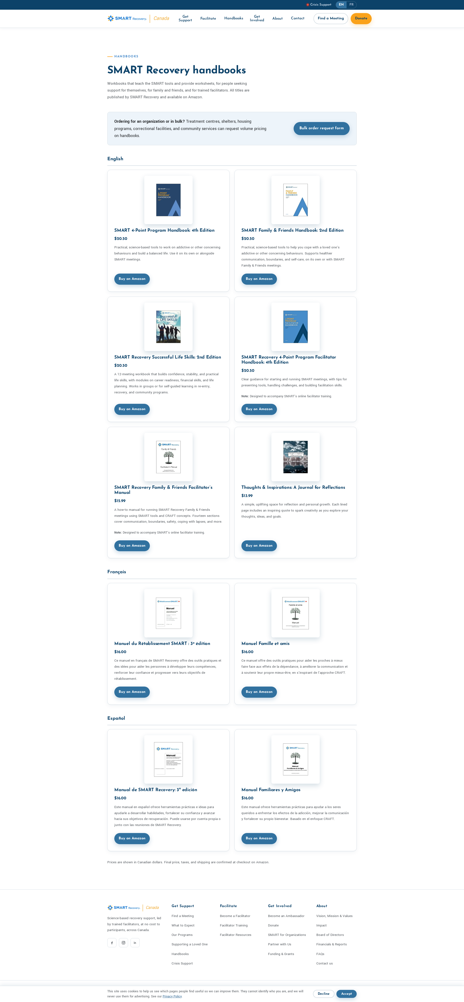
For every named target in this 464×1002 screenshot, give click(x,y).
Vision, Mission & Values (334, 916)
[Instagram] (123, 942)
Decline (324, 993)
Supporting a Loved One (190, 944)
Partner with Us (279, 944)
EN (341, 4)
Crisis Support (182, 963)
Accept (346, 993)
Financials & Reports (331, 944)
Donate (361, 18)
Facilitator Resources (235, 935)
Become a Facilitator (235, 916)
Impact (321, 925)
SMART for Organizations (287, 935)
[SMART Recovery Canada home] (138, 18)
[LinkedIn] (135, 942)
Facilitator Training (234, 925)
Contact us (324, 963)
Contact (297, 18)
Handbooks (233, 18)
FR (351, 4)
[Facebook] (111, 942)
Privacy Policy (172, 996)
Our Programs (182, 935)
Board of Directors (330, 935)
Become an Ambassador (286, 916)
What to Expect (183, 925)
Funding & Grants (281, 954)
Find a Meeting (331, 18)
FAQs (320, 954)
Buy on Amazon (132, 279)
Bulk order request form (321, 128)
